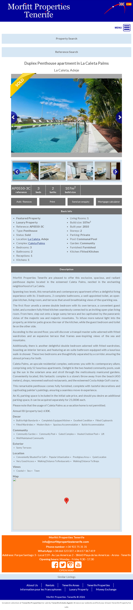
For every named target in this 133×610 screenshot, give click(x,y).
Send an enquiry (80, 201)
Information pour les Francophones (40, 589)
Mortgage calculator (109, 201)
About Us (32, 585)
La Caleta (34, 239)
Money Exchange (106, 589)
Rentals (50, 585)
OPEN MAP (66, 570)
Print (52, 201)
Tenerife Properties (98, 585)
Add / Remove (24, 201)
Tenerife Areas (70, 585)
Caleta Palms (36, 243)
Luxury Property (78, 589)
